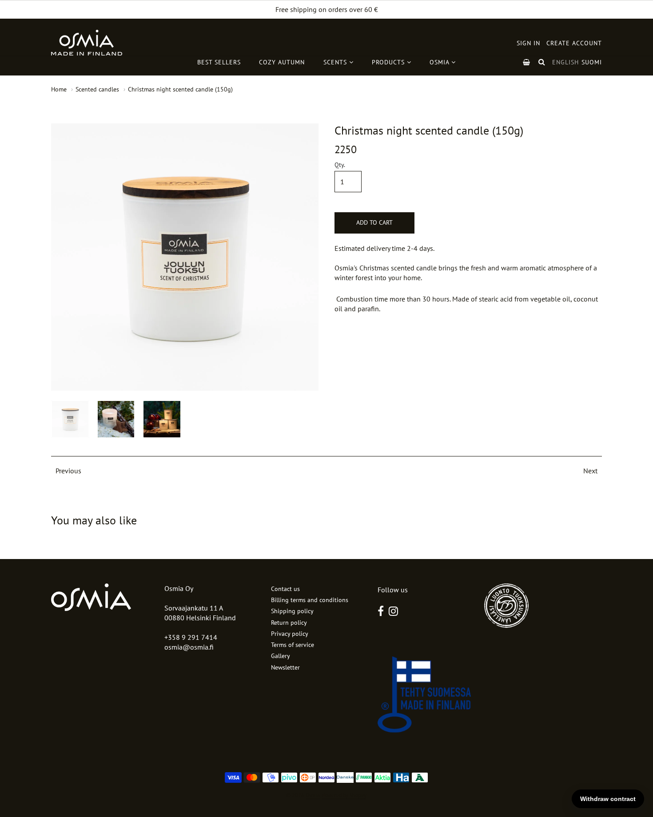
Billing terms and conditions (309, 600)
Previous (68, 470)
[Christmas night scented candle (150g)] (70, 419)
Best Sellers (219, 62)
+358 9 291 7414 (190, 637)
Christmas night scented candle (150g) (180, 89)
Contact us (285, 589)
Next (590, 470)
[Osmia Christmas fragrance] (116, 419)
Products (389, 62)
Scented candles (97, 89)
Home (59, 89)
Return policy (289, 623)
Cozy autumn (282, 62)
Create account (574, 43)
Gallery (280, 656)
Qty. (339, 165)
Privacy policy (289, 634)
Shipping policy (292, 611)
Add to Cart (374, 222)
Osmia (313, 795)
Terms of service (292, 645)
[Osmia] (86, 43)
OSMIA (440, 62)
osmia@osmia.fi (189, 646)
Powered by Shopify (344, 795)
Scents (336, 62)
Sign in (528, 43)
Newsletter (285, 667)
